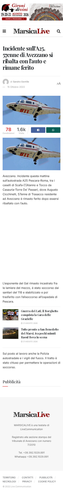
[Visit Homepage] (31, 31)
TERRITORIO (9, 477)
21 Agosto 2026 (30, 323)
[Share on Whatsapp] (53, 130)
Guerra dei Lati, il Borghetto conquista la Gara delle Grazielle (39, 315)
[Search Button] (58, 31)
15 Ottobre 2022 (16, 86)
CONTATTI (27, 477)
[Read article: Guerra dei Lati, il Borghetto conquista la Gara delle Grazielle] (10, 314)
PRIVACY (27, 481)
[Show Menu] (4, 31)
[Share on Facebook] (38, 130)
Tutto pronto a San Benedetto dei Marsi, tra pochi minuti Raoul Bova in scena (40, 333)
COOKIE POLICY (47, 481)
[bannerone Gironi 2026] (31, 11)
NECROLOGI (9, 481)
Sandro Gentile (21, 81)
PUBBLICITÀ (45, 477)
